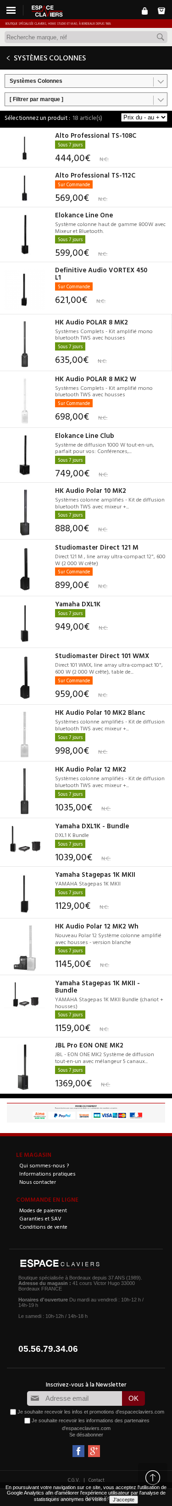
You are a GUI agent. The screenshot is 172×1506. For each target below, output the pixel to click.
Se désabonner (86, 1434)
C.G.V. (74, 1480)
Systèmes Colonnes (36, 81)
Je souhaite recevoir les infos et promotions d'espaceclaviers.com (90, 1411)
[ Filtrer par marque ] (36, 99)
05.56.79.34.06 (48, 1349)
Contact (97, 1480)
